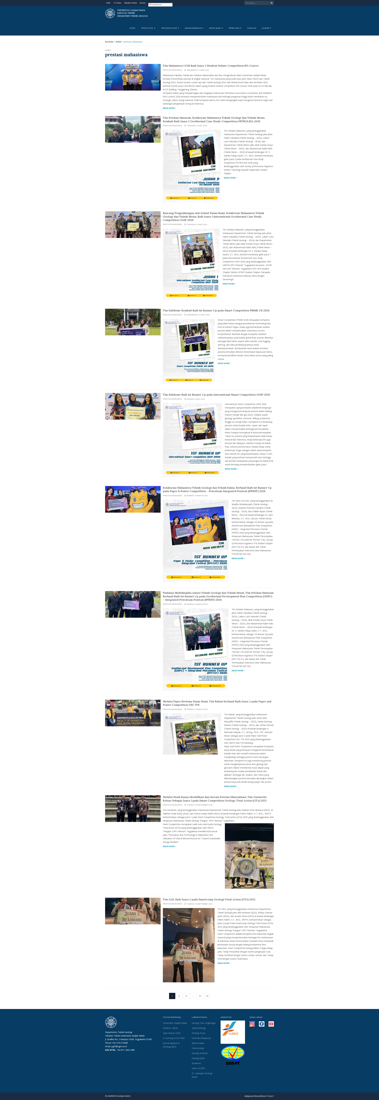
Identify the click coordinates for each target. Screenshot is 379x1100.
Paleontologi (198, 1048)
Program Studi (169, 28)
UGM (108, 3)
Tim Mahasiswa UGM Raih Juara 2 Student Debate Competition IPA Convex (211, 65)
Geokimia (196, 1063)
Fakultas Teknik (130, 3)
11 (200, 996)
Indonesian (157, 5)
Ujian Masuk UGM (171, 1033)
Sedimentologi (198, 1028)
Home (132, 28)
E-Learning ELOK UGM (173, 1038)
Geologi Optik (198, 1058)
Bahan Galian (198, 1043)
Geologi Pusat (198, 1033)
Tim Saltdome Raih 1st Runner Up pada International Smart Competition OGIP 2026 (216, 394)
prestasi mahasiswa (172, 70)
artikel (118, 41)
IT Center (117, 3)
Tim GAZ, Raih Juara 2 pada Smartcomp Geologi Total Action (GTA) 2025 (209, 899)
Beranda (109, 41)
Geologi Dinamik (200, 1053)
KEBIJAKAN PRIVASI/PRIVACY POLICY (259, 1096)
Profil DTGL (147, 28)
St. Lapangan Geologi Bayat (202, 1075)
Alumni (265, 28)
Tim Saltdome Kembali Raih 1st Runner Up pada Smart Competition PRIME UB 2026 (216, 310)
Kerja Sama (215, 28)
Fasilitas (251, 28)
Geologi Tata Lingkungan (204, 1023)
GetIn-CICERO (198, 1068)
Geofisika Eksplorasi (201, 1038)
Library (143, 3)
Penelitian (234, 28)
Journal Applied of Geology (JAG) (171, 1045)
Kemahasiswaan (193, 28)
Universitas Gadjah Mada (175, 1023)
